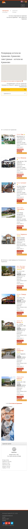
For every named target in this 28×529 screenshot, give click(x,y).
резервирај (20, 251)
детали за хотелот (22, 153)
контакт (19, 201)
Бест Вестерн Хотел (21, 267)
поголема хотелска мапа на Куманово (11, 81)
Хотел (20, 134)
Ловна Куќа (20, 377)
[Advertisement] (14, 36)
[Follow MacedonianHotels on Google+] (6, 523)
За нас (3, 517)
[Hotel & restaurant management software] (7, 423)
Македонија (5, 10)
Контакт (4, 520)
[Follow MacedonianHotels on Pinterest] (9, 523)
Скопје (19, 274)
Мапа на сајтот (5, 518)
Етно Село (20, 208)
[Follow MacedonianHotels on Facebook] (3, 523)
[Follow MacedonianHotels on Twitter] (12, 523)
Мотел (21, 294)
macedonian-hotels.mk (7, 515)
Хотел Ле (19, 321)
